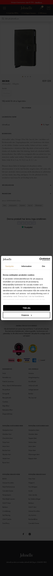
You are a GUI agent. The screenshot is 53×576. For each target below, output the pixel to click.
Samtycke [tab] (9, 266)
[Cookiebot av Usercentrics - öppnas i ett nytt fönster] (39, 259)
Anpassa (25, 315)
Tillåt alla (26, 308)
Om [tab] (43, 266)
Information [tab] (26, 266)
